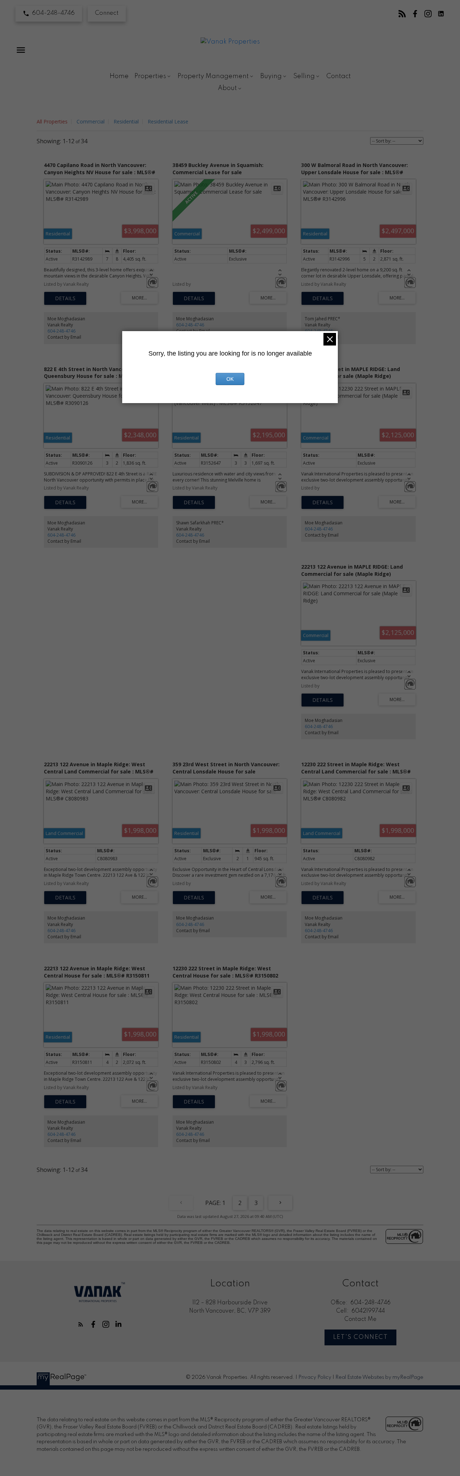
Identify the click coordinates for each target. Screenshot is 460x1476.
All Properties (52, 121)
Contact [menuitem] (338, 76)
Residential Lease (168, 121)
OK (230, 379)
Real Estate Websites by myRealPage (379, 1377)
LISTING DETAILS (65, 298)
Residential (126, 121)
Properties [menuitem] (150, 76)
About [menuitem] (227, 88)
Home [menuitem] (119, 76)
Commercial (91, 121)
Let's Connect (360, 1337)
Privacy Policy (314, 1377)
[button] (48, 14)
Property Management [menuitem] (213, 76)
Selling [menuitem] (304, 76)
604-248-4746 (53, 13)
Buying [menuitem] (271, 76)
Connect (107, 13)
